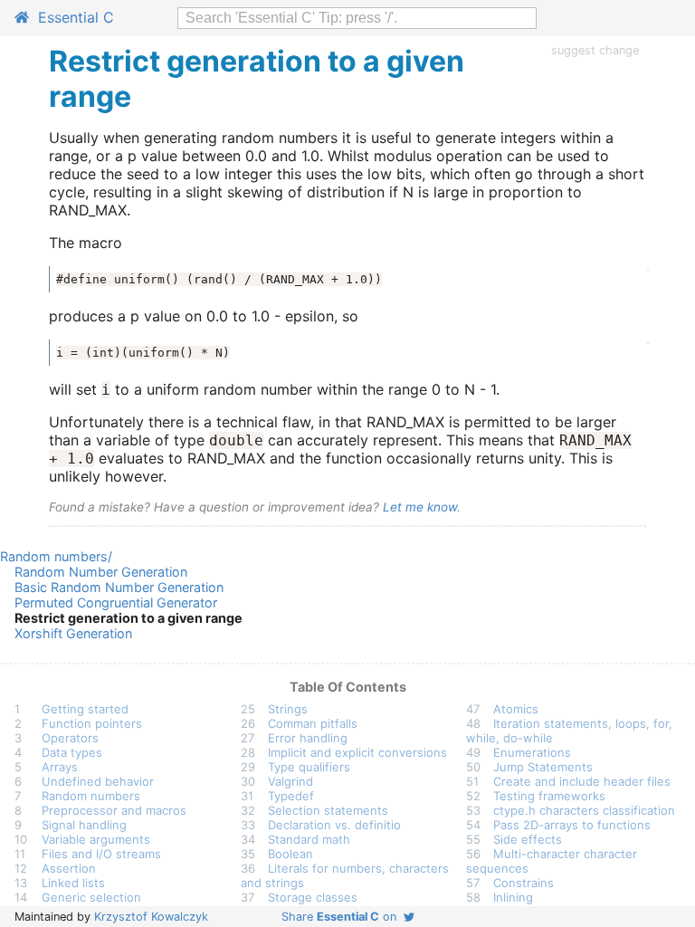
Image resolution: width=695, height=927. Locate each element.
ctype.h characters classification (584, 810)
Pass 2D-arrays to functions (572, 824)
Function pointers (92, 723)
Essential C (71, 17)
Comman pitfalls (312, 723)
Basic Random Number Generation (119, 587)
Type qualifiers (309, 767)
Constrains (523, 882)
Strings (288, 709)
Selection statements (328, 810)
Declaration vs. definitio (334, 824)
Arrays (60, 767)
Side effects (527, 839)
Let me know (420, 507)
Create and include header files (582, 781)
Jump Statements (543, 767)
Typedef (291, 795)
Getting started (85, 709)
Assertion (69, 868)
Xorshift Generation (73, 633)
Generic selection (91, 897)
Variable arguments (96, 839)
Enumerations (532, 752)
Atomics (515, 709)
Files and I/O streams (101, 853)
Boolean (290, 853)
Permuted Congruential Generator (115, 602)
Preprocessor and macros (114, 810)
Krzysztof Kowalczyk (151, 916)
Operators (70, 738)
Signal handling (84, 824)
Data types (72, 752)
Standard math (309, 839)
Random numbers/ (56, 556)
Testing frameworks (549, 795)
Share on (342, 916)
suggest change (595, 50)
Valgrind (290, 781)
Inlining (513, 897)
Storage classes (312, 897)
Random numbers (91, 795)
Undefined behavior (98, 781)
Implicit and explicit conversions (357, 752)
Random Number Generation (100, 571)
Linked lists (73, 882)
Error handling (308, 738)
